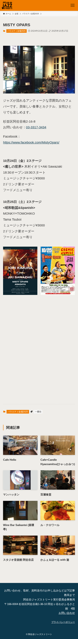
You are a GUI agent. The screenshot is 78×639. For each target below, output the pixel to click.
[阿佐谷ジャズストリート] (7, 5)
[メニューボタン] (72, 5)
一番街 (38, 411)
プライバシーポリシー (63, 622)
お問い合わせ (67, 612)
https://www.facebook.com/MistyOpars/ (31, 142)
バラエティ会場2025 (16, 31)
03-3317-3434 (36, 127)
